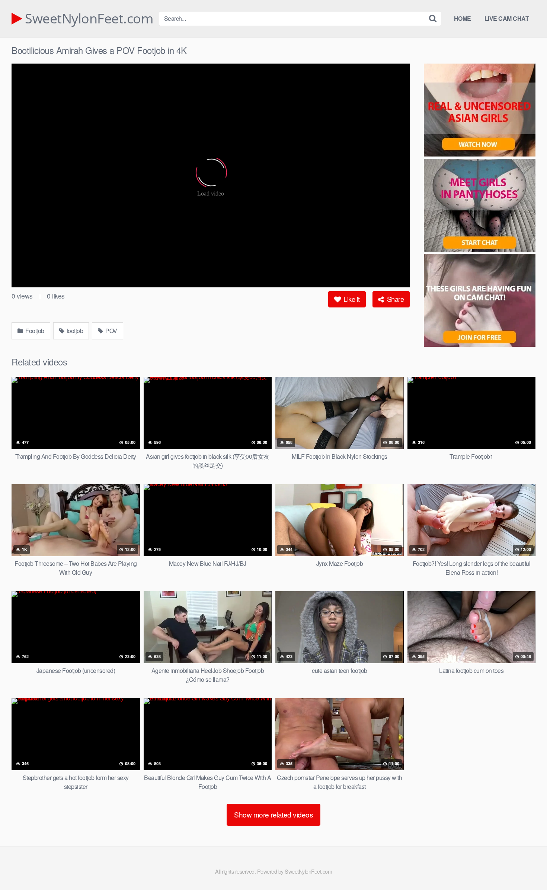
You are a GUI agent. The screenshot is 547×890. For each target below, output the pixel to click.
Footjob (34, 330)
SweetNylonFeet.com (87, 18)
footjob (74, 330)
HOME (462, 18)
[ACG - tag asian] (479, 111)
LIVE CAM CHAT (506, 18)
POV (110, 330)
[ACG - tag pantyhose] (479, 206)
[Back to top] (526, 866)
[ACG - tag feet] (479, 301)
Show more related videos (273, 814)
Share (394, 299)
